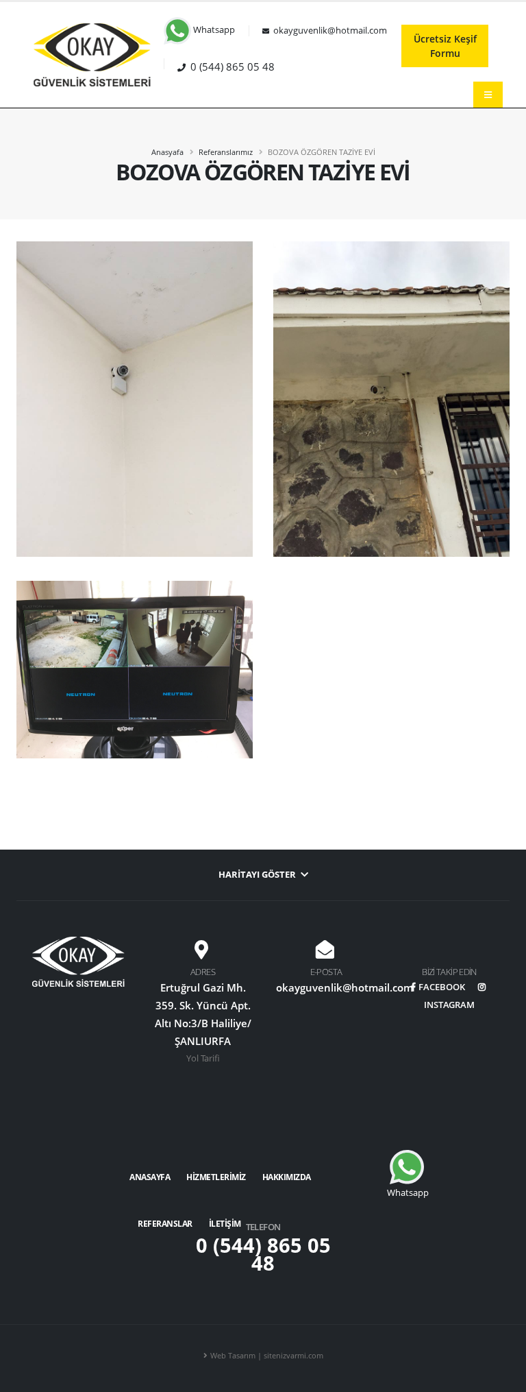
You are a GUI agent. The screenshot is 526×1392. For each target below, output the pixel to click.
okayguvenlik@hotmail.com (344, 987)
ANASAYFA (149, 1177)
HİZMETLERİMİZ (216, 1177)
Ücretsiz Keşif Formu (445, 46)
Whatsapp (213, 30)
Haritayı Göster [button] (258, 874)
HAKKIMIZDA (286, 1177)
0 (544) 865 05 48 (263, 1254)
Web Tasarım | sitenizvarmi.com (266, 1355)
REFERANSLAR (165, 1223)
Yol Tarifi (203, 1058)
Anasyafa (167, 152)
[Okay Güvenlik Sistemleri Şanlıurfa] (92, 53)
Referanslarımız (226, 152)
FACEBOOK (441, 987)
